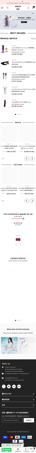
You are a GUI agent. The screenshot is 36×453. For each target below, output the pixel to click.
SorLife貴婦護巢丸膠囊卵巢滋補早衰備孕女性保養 (9, 147)
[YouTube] (19, 386)
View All (33, 38)
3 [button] (20, 320)
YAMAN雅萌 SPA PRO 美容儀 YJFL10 (21, 102)
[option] (18, 290)
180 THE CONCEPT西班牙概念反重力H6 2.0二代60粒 (27, 147)
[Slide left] (26, 158)
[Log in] (28, 8)
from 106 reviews (17, 218)
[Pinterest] (14, 386)
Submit (29, 420)
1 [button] (15, 320)
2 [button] (18, 320)
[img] (18, 216)
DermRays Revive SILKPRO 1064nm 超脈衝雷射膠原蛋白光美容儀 (23, 90)
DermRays (15, 87)
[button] (16, 244)
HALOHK (14, 45)
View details (7, 314)
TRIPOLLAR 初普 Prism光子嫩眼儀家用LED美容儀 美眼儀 (23, 63)
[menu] (2, 8)
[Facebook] (4, 386)
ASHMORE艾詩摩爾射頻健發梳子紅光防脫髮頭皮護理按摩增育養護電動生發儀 (23, 76)
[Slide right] (32, 158)
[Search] (7, 8)
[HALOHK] (18, 20)
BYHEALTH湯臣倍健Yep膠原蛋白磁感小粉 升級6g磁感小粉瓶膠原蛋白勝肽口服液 (9, 189)
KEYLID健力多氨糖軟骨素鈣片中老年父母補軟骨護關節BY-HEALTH (27, 189)
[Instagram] (9, 386)
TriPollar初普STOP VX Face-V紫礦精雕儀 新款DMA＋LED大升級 (23, 49)
